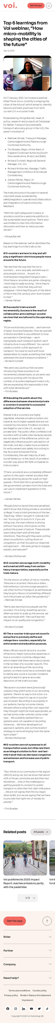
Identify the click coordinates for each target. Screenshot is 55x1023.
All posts (39, 831)
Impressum (27, 1000)
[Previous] (21, 898)
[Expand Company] (50, 964)
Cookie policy (40, 990)
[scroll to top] (47, 921)
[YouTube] (31, 1009)
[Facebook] (8, 1009)
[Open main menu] (49, 5)
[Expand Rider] (50, 937)
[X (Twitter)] (39, 1009)
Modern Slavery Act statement (35, 995)
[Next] (34, 898)
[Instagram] (15, 1009)
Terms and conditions (19, 990)
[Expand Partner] (50, 950)
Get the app (36, 5)
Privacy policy (11, 995)
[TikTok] (47, 1009)
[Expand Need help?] (50, 978)
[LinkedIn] (23, 1009)
